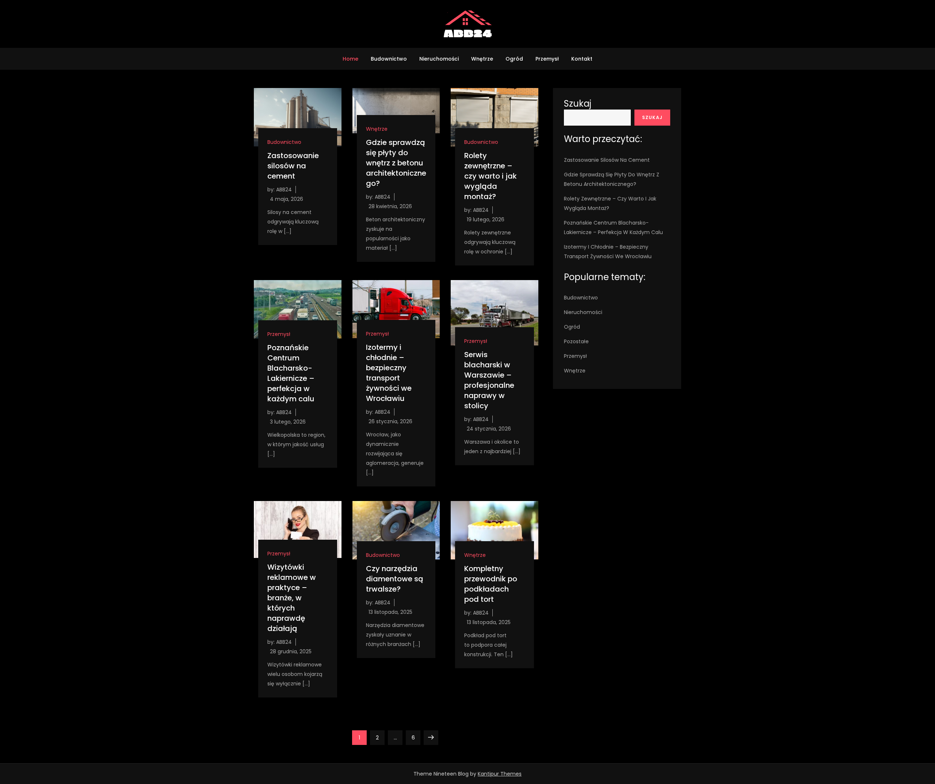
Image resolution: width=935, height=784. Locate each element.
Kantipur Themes (500, 773)
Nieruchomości (439, 58)
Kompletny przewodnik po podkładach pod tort (490, 583)
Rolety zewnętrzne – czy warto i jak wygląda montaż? (490, 176)
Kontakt (581, 58)
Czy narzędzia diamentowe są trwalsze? (394, 578)
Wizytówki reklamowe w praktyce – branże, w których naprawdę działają (291, 598)
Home (350, 58)
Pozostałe (576, 341)
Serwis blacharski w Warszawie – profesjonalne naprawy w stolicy (489, 380)
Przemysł (547, 58)
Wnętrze (482, 58)
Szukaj (577, 103)
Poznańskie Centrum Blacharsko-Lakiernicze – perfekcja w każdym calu (290, 373)
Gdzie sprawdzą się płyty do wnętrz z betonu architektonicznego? (396, 162)
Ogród (514, 58)
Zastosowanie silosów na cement (293, 165)
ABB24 (284, 189)
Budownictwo (389, 58)
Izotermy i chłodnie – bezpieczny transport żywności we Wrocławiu (389, 373)
